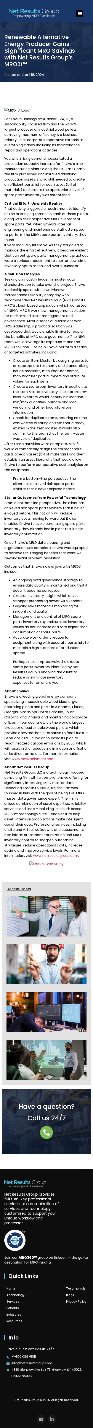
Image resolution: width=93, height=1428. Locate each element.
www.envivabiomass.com (33, 758)
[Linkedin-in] (52, 1419)
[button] (79, 13)
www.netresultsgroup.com (55, 855)
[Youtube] (41, 1419)
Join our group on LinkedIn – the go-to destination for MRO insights (46, 1260)
